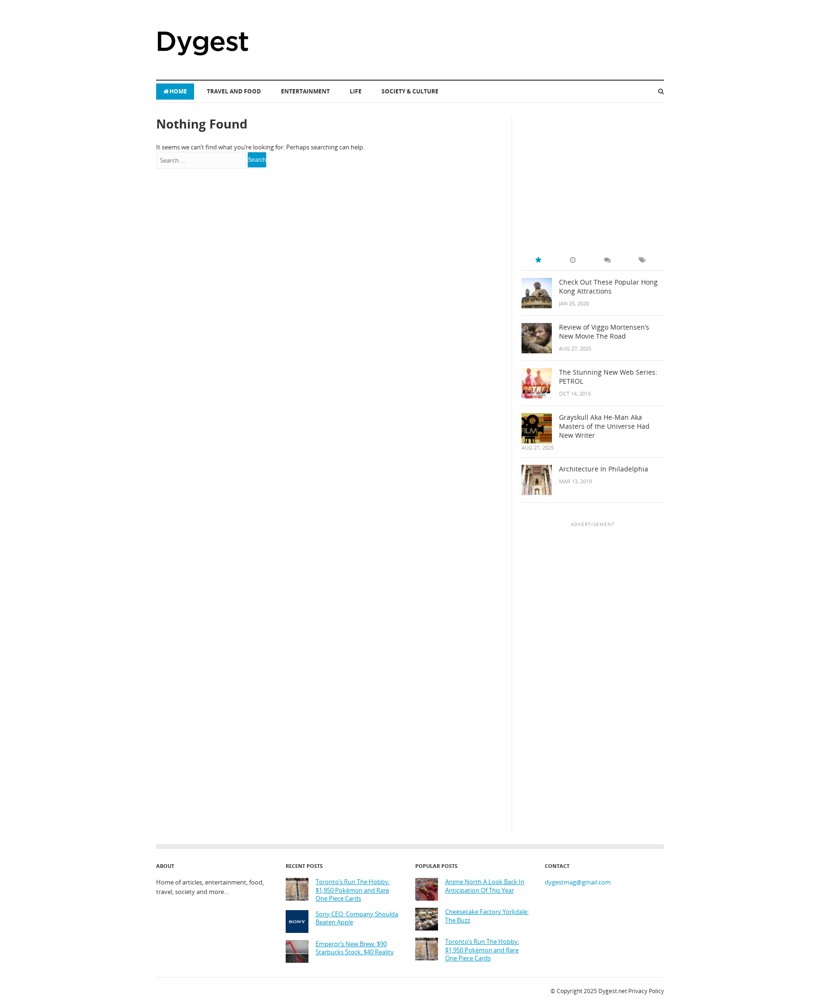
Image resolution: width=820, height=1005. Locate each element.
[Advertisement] (593, 174)
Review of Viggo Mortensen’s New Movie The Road (604, 332)
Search (257, 160)
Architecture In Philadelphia (603, 469)
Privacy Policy (646, 991)
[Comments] (607, 260)
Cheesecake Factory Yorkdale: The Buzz (487, 916)
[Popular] (538, 260)
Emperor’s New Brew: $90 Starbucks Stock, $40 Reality (355, 948)
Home (178, 91)
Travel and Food (234, 91)
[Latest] (572, 260)
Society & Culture (410, 91)
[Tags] (642, 260)
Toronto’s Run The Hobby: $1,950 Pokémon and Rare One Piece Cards (353, 890)
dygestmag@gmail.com (578, 882)
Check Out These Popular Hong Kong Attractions (608, 286)
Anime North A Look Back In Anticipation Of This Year (484, 886)
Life (356, 91)
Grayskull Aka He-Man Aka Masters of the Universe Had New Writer (604, 426)
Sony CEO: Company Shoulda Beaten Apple (357, 918)
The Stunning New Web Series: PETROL (608, 377)
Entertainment (305, 91)
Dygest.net (612, 991)
